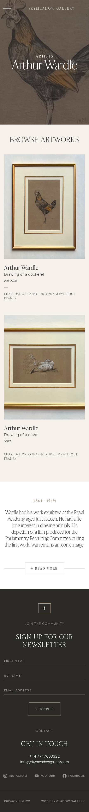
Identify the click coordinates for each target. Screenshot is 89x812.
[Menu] (7, 8)
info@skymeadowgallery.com (44, 762)
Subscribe (45, 709)
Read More (44, 568)
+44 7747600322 (44, 756)
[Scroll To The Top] (44, 608)
